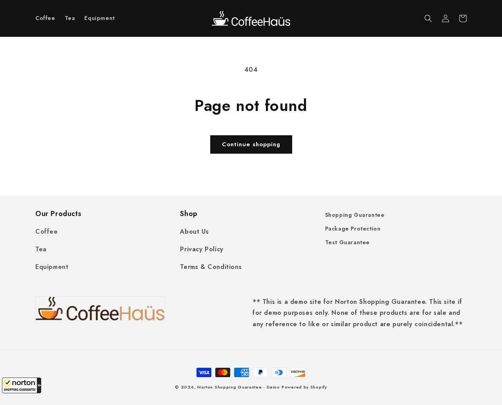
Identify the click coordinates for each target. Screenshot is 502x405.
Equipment (51, 266)
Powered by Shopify (304, 387)
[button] (21, 385)
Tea (41, 249)
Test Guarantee (347, 242)
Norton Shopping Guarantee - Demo (238, 387)
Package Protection (353, 228)
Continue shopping (251, 144)
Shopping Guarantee (355, 215)
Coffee (46, 231)
